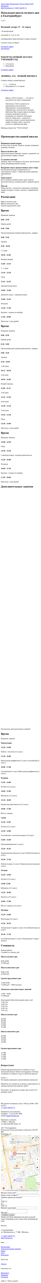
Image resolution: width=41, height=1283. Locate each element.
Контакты (5, 6)
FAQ (32, 4)
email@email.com (12, 1116)
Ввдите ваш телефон (9, 1195)
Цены (27, 4)
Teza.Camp (5, 4)
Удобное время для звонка (11, 1197)
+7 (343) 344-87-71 (20, 8)
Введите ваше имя (8, 1193)
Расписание (14, 4)
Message (4, 1213)
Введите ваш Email (8, 1208)
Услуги (22, 4)
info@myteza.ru (7, 8)
